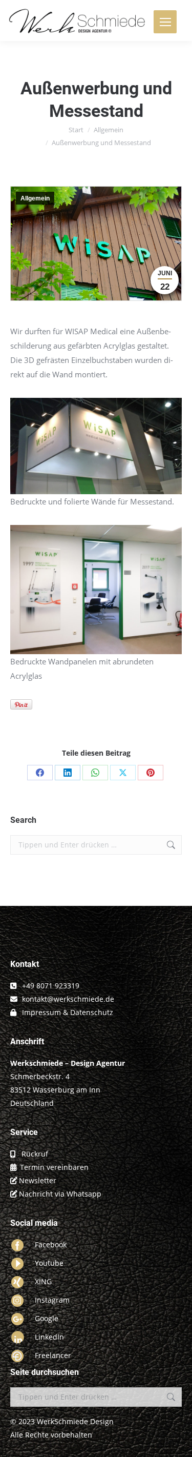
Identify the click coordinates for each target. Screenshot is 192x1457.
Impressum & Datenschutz (67, 1012)
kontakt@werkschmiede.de (68, 999)
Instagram (52, 1300)
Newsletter (37, 1180)
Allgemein (35, 198)
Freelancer (53, 1355)
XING (43, 1281)
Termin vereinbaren (54, 1167)
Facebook (51, 1244)
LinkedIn (49, 1337)
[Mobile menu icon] (165, 21)
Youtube (49, 1263)
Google (46, 1318)
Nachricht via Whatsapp (60, 1194)
